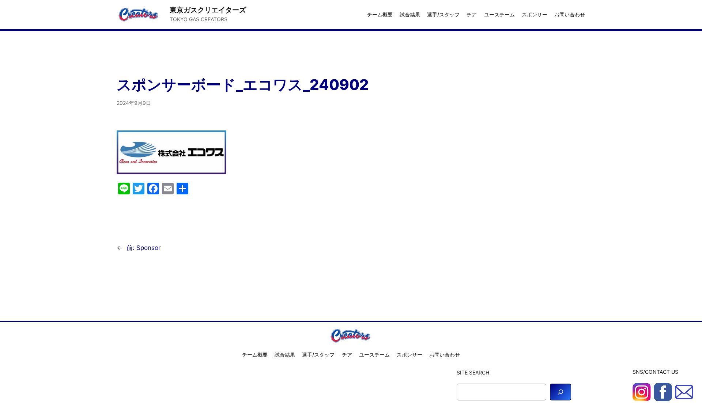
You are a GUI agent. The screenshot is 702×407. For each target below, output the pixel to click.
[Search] (560, 392)
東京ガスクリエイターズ (208, 9)
